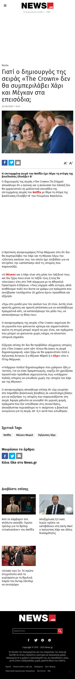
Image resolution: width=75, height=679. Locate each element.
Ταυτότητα (41, 671)
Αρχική (8, 667)
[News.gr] (37, 6)
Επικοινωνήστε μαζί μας (22, 667)
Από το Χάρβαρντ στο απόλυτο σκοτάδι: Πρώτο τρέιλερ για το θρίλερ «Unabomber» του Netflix (18, 524)
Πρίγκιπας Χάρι (46, 435)
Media (5, 65)
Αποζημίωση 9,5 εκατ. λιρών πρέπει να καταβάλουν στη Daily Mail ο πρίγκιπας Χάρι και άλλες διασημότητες (56, 526)
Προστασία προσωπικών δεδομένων (20, 671)
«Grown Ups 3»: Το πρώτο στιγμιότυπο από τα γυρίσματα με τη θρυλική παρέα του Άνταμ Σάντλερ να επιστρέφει (17, 577)
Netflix (7, 435)
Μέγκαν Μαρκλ (24, 435)
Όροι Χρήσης (50, 667)
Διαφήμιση (38, 667)
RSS (49, 671)
